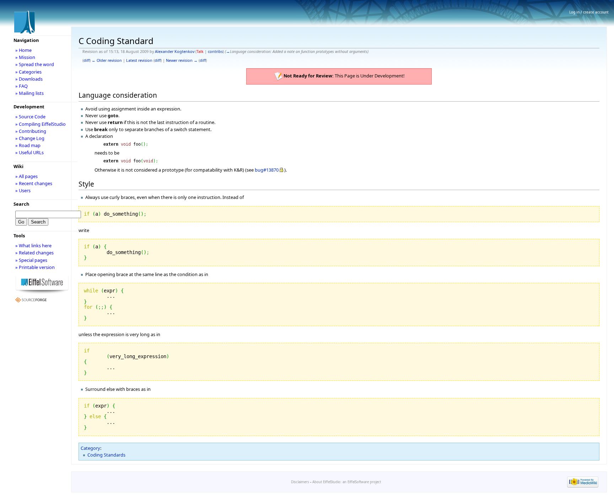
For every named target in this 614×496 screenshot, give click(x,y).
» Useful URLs (29, 152)
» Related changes (34, 252)
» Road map (28, 145)
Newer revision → (182, 60)
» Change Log (29, 138)
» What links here (33, 245)
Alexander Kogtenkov (174, 51)
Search (21, 204)
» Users (23, 190)
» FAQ (21, 86)
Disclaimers (300, 482)
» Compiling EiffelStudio (40, 124)
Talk (200, 51)
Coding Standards (106, 455)
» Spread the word (34, 64)
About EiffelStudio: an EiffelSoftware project (346, 482)
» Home (23, 50)
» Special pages (31, 260)
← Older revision (107, 60)
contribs (215, 51)
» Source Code (30, 116)
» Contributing (30, 131)
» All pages (26, 176)
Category (90, 448)
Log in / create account (589, 12)
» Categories (28, 72)
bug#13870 (267, 170)
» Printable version (35, 267)
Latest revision (139, 60)
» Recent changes (33, 183)
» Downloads (29, 79)
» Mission (25, 57)
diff (87, 60)
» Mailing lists (29, 93)
